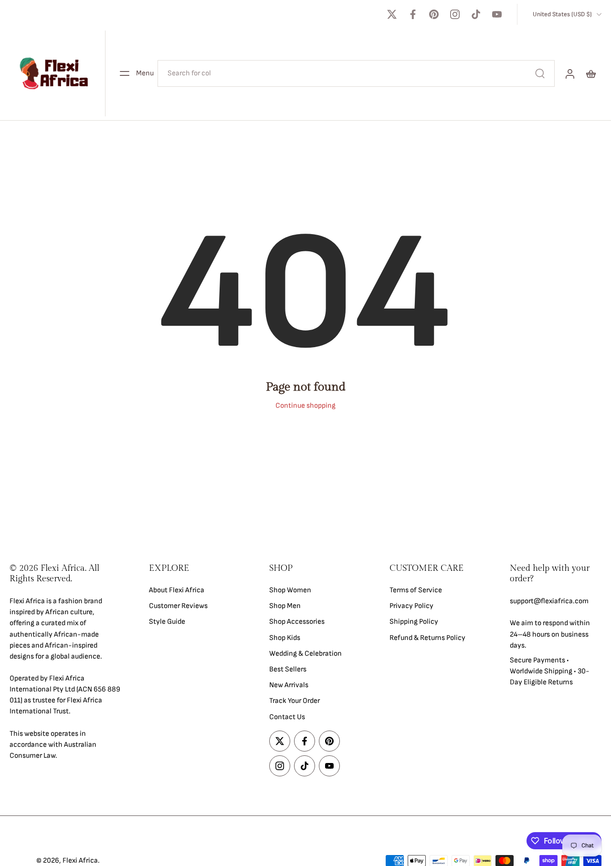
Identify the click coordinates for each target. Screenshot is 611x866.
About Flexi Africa (176, 590)
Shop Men (285, 605)
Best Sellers (287, 669)
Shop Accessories (297, 621)
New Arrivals (288, 685)
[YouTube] (496, 14)
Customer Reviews (178, 605)
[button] (65, 573)
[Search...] (540, 73)
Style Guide (167, 621)
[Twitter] (391, 14)
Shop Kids (284, 637)
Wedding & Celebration (305, 653)
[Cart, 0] (590, 73)
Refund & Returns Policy (427, 637)
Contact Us (287, 716)
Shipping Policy (414, 621)
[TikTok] (475, 14)
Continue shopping (305, 405)
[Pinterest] (433, 14)
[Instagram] (454, 14)
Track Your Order (294, 700)
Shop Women (290, 590)
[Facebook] (412, 14)
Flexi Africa (80, 860)
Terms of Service (416, 590)
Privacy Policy (411, 605)
